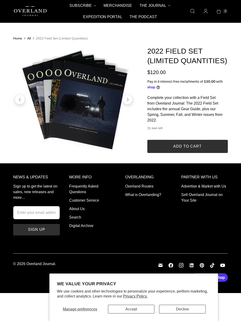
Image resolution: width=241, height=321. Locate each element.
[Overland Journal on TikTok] (212, 265)
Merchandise (118, 6)
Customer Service (84, 200)
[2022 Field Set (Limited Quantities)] (73, 100)
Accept (131, 309)
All (29, 38)
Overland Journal (40, 264)
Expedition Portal (102, 17)
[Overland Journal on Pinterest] (202, 265)
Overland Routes (139, 186)
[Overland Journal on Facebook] (171, 265)
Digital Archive (81, 226)
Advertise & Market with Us (203, 186)
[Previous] (19, 99)
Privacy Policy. (135, 296)
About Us (77, 209)
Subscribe (80, 6)
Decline (182, 309)
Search (75, 217)
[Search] (192, 11)
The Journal (153, 6)
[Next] (127, 99)
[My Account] (205, 11)
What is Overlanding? (143, 195)
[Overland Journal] (30, 11)
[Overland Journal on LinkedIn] (191, 265)
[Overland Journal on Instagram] (181, 265)
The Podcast (143, 17)
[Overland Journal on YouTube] (222, 265)
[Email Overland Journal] (160, 265)
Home (17, 38)
